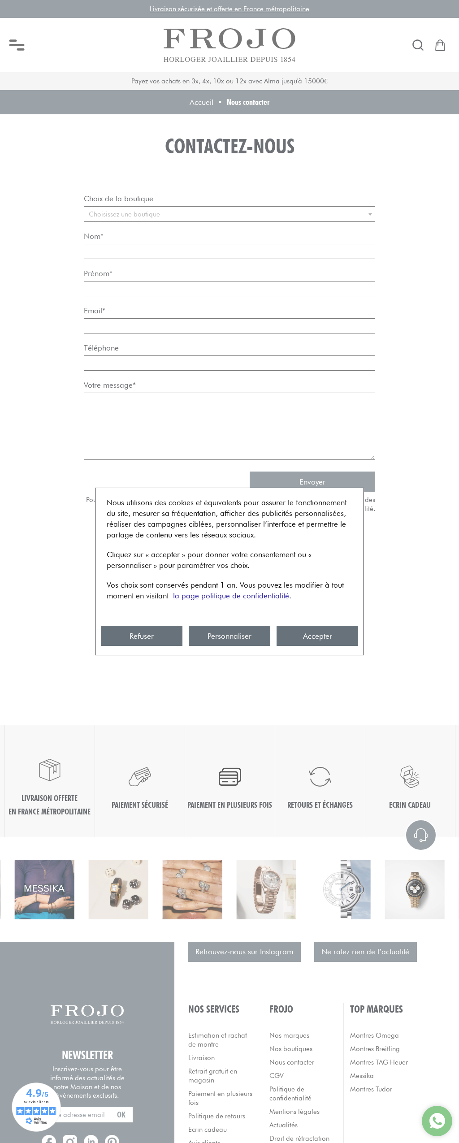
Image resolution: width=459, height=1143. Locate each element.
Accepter (317, 636)
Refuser (142, 636)
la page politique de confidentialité (231, 595)
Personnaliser (229, 636)
